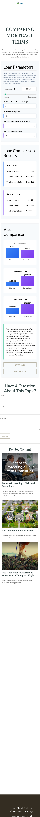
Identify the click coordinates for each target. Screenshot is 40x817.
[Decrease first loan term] (35, 117)
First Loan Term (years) (11, 112)
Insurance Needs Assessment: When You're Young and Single (18, 574)
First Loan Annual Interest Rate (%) (15, 102)
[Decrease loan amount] (35, 90)
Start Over (20, 365)
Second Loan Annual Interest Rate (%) (16, 121)
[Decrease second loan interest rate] (35, 127)
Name (2, 395)
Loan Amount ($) (9, 89)
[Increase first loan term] (35, 115)
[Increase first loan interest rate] (35, 105)
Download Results (20, 371)
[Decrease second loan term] (35, 137)
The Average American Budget (18, 530)
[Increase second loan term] (35, 134)
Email (2, 407)
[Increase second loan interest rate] (35, 124)
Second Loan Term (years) (12, 131)
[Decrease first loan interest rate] (35, 107)
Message (3, 418)
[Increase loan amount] (35, 88)
